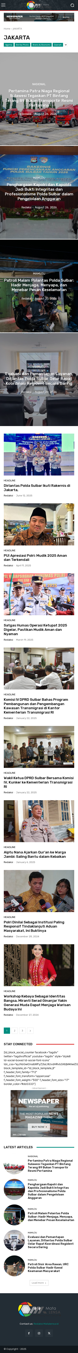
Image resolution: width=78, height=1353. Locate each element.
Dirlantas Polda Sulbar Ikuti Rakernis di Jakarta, (37, 487)
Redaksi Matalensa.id (46, 1323)
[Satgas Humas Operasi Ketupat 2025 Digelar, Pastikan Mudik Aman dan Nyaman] (39, 594)
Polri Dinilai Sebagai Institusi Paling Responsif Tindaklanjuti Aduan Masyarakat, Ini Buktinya (34, 926)
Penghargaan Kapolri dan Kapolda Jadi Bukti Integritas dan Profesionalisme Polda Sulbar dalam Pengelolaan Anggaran (48, 1191)
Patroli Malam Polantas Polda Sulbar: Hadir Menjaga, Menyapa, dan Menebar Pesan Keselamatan (51, 1217)
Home (7, 28)
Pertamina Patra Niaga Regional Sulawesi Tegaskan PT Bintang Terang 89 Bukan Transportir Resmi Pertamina (50, 1165)
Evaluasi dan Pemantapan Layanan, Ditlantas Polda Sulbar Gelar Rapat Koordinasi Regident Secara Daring (51, 1242)
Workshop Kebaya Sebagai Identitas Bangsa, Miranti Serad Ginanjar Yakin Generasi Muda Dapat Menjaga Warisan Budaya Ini (37, 1002)
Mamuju (39, 177)
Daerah (58, 44)
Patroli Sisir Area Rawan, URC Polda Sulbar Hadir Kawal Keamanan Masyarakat (48, 1268)
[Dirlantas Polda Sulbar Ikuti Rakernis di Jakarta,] (39, 455)
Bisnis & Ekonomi (41, 44)
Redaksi (8, 495)
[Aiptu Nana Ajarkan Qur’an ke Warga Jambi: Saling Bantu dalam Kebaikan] (39, 821)
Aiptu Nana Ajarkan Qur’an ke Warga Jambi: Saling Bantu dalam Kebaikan (35, 854)
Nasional (39, 84)
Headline (10, 480)
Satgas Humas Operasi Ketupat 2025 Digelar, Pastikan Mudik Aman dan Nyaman (35, 629)
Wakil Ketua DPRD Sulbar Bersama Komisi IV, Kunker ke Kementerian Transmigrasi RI (39, 782)
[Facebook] (29, 1333)
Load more (38, 1282)
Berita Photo (22, 44)
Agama (8, 44)
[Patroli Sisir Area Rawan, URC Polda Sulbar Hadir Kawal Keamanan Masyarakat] (14, 1265)
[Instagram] (39, 1333)
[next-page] (30, 1031)
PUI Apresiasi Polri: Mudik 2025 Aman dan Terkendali (35, 557)
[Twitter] (49, 1333)
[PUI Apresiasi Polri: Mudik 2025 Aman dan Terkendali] (39, 524)
